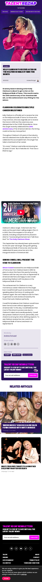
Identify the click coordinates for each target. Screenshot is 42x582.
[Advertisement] (21, 496)
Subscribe (32, 375)
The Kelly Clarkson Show (19, 239)
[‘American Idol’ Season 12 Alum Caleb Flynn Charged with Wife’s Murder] (21, 413)
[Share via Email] (18, 344)
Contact (36, 557)
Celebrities (7, 563)
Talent (5, 554)
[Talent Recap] (21, 3)
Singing (5, 557)
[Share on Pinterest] (11, 344)
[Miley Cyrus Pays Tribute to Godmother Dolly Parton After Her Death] (21, 450)
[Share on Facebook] (5, 344)
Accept (6, 578)
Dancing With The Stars (33, 11)
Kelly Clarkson (27, 354)
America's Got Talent (17, 11)
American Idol (16, 355)
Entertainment (8, 560)
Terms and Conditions (31, 563)
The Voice (5, 11)
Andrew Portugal (10, 336)
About (37, 554)
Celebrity (6, 66)
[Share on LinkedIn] (15, 344)
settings (24, 574)
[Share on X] (8, 344)
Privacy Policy (34, 560)
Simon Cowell (8, 268)
